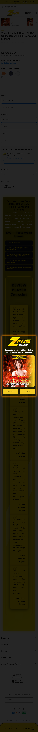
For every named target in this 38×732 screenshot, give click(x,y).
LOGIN (28, 391)
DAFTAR (10, 391)
